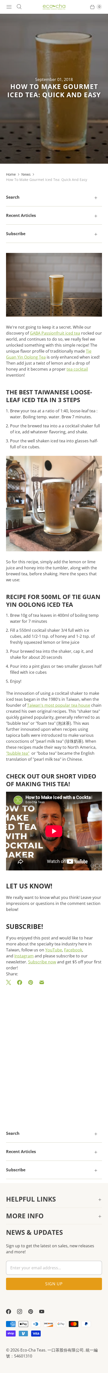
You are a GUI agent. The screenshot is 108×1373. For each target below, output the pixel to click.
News (26, 174)
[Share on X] (10, 982)
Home (11, 174)
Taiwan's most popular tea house (58, 705)
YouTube (53, 950)
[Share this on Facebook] (19, 982)
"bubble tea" (17, 753)
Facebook (73, 950)
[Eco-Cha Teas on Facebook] (11, 1311)
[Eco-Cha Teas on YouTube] (44, 1311)
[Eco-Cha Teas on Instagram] (22, 1311)
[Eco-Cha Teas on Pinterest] (33, 1311)
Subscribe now (42, 962)
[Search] (19, 7)
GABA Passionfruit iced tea (55, 333)
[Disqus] (54, 1050)
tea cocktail (77, 369)
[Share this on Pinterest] (30, 982)
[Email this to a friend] (41, 982)
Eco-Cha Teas (32, 1350)
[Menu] (9, 7)
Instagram (24, 956)
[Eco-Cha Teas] (54, 7)
